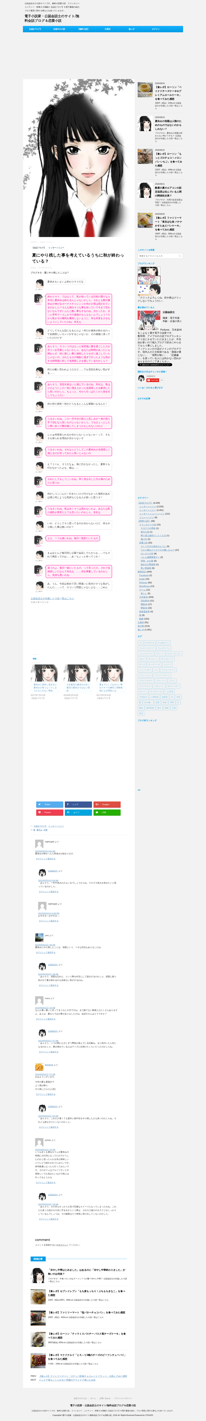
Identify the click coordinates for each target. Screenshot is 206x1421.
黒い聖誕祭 (146, 568)
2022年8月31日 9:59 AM (48, 880)
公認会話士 (53, 871)
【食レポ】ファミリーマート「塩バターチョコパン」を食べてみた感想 (86, 1312)
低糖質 (165, 697)
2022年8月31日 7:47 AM (48, 1041)
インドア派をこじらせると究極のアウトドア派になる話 (67, 1380)
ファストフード (168, 670)
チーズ (142, 664)
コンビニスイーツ (147, 648)
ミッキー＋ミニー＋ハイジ (152, 514)
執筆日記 (142, 571)
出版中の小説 (59, 29)
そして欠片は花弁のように (153, 546)
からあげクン (163, 642)
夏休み (39, 830)
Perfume (143, 582)
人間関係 (154, 697)
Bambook (49, 1065)
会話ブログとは (80, 1398)
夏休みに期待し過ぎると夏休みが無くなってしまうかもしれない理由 (45, 687)
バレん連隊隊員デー (150, 557)
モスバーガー (173, 686)
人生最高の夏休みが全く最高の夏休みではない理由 (78, 687)
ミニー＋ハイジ (146, 517)
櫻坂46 (144, 604)
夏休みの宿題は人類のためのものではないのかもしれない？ (168, 125)
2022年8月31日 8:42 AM (45, 851)
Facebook (144, 575)
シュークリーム (146, 653)
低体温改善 (144, 611)
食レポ (132, 29)
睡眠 (141, 708)
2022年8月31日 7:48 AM (48, 974)
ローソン (143, 691)
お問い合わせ (105, 1398)
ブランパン (161, 680)
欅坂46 (144, 608)
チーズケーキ (154, 664)
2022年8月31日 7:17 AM (45, 1074)
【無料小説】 (83, 29)
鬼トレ (144, 593)
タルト (142, 659)
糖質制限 (150, 708)
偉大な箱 (145, 532)
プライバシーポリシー (123, 1398)
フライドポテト (146, 680)
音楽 (141, 713)
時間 (172, 702)
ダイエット (153, 659)
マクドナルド (145, 686)
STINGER (149, 1415)
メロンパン (159, 686)
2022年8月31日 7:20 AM (48, 1116)
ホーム (93, 1398)
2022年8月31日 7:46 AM (45, 945)
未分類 (141, 626)
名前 (178, 697)
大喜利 (107, 29)
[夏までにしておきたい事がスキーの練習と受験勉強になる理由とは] (111, 673)
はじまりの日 (147, 553)
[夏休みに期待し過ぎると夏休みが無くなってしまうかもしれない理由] (45, 673)
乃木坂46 (143, 597)
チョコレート (167, 659)
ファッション (145, 675)
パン (156, 670)
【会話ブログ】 (35, 29)
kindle (142, 579)
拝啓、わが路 (147, 561)
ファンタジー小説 (147, 524)
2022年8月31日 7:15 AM (45, 1150)
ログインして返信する (45, 859)
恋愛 (46, 830)
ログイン (156, 29)
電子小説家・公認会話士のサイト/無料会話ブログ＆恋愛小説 (103, 1405)
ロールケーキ (156, 691)
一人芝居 (169, 691)
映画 (165, 702)
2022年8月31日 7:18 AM (48, 1204)
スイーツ (160, 653)
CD (140, 642)
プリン (172, 680)
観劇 (141, 619)
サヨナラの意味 (148, 528)
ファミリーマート (162, 675)
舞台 (159, 708)
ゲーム (142, 590)
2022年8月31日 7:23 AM (45, 1008)
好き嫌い (148, 702)
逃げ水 (144, 539)
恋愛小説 (143, 543)
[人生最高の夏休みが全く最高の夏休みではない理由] (78, 673)
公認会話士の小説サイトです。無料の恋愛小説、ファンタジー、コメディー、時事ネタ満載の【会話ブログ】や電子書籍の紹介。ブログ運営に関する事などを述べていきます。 (103, 1411)
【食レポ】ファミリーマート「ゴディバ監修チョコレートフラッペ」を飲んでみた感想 (83, 1376)
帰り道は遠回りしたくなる (153, 535)
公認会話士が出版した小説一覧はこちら (52, 598)
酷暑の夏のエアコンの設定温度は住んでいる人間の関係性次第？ (168, 191)
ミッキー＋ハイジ (147, 506)
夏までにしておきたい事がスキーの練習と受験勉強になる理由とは (111, 687)
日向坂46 (145, 600)
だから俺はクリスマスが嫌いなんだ (157, 550)
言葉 (174, 708)
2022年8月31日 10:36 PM (48, 913)
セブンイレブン (174, 653)
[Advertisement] (103, 55)
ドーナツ (167, 664)
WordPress (144, 586)
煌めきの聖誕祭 (148, 564)
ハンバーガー (145, 670)
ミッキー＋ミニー (56, 826)
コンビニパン (164, 648)
